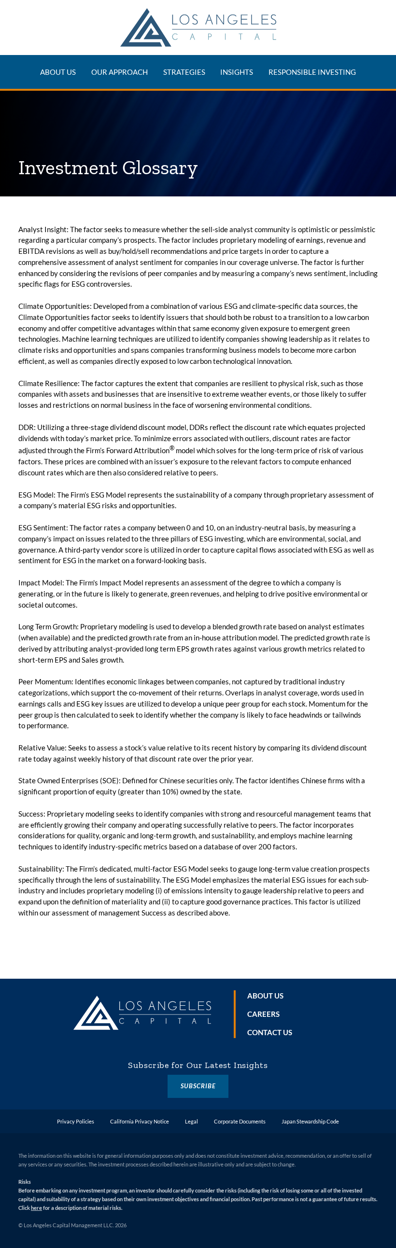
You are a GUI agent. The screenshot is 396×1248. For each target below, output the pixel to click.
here (36, 1208)
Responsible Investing (312, 72)
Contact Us (269, 1032)
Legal (191, 1121)
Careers (263, 1014)
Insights (236, 72)
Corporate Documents (240, 1121)
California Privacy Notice (139, 1121)
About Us (58, 72)
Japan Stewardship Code (310, 1121)
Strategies (184, 72)
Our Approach (119, 72)
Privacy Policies (75, 1121)
